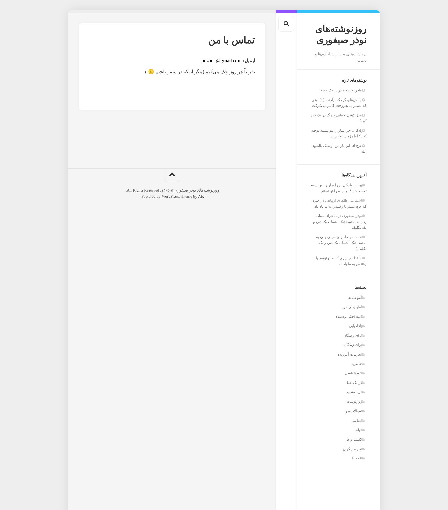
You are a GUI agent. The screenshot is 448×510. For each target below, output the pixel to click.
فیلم (358, 430)
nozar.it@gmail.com (221, 60)
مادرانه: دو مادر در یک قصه (341, 90)
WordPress (170, 196)
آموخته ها (355, 298)
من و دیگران (352, 449)
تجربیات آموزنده (350, 354)
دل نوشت (354, 392)
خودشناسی (353, 373)
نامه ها (357, 458)
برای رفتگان (353, 335)
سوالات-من (353, 411)
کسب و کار (353, 439)
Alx (201, 196)
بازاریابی (355, 326)
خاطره (357, 364)
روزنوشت (354, 401)
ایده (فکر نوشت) (349, 316)
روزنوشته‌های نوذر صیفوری (341, 34)
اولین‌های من (352, 307)
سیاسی (356, 420)
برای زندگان (353, 345)
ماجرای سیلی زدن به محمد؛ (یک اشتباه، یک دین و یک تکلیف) (340, 221)
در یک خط (354, 383)
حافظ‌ (357, 258)
